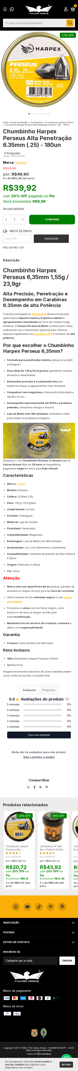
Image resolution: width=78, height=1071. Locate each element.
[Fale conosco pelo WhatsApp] (11, 9)
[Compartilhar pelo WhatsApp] (28, 787)
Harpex (21, 162)
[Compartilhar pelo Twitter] (41, 787)
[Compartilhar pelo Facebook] (35, 787)
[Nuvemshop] (39, 1054)
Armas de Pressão (19, 122)
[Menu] (5, 9)
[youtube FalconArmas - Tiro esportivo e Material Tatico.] (27, 907)
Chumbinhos (36, 122)
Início (5, 122)
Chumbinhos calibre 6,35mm (59, 122)
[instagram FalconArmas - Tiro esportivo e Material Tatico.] (16, 907)
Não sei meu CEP (13, 247)
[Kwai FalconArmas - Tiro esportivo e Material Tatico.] (62, 906)
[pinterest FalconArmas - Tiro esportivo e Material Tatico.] (51, 907)
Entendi (66, 1064)
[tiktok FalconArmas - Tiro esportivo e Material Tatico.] (39, 907)
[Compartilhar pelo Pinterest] (47, 787)
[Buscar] (70, 22)
